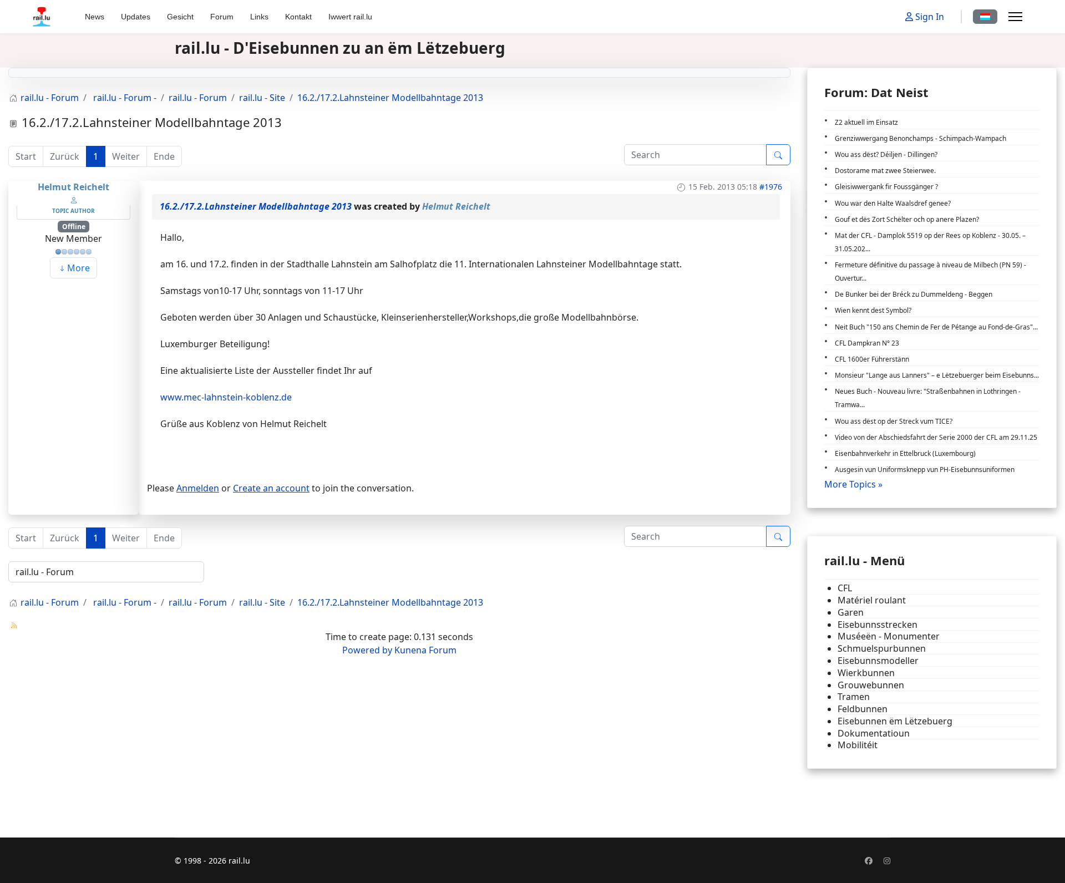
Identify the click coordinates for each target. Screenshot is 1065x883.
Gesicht (180, 16)
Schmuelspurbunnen (882, 648)
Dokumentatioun (874, 733)
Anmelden (197, 488)
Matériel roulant (872, 600)
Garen (851, 612)
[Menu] (1015, 16)
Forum (222, 16)
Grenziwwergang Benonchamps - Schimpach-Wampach (920, 138)
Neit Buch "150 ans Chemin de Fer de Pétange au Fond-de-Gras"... (936, 327)
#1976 (770, 186)
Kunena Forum (425, 650)
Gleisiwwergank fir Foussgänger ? (886, 186)
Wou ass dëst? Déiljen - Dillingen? (886, 154)
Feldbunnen (863, 709)
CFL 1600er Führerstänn (872, 359)
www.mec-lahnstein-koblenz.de (226, 397)
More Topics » (853, 484)
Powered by (367, 650)
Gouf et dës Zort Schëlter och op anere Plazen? (907, 219)
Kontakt (298, 16)
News (94, 16)
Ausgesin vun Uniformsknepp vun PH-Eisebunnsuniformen (925, 469)
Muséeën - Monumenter (889, 636)
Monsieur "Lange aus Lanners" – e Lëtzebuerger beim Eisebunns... (937, 375)
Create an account (271, 488)
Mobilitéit (858, 745)
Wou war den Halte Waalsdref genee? (893, 203)
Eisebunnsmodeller (878, 661)
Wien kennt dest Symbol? (873, 310)
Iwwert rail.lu (350, 16)
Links (259, 16)
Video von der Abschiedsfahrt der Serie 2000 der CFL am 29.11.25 (936, 437)
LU (985, 16)
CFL (845, 588)
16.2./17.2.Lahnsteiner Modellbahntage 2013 (256, 206)
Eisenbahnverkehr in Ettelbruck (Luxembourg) (905, 453)
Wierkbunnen (866, 673)
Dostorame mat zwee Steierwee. (885, 170)
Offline (73, 226)
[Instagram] (887, 860)
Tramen (854, 697)
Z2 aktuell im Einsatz (866, 122)
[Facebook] (869, 860)
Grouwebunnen (871, 685)
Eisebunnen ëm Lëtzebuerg (895, 721)
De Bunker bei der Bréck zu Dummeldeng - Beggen (913, 294)
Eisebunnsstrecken (877, 625)
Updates (135, 16)
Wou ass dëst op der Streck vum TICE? (893, 421)
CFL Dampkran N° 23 (867, 343)
